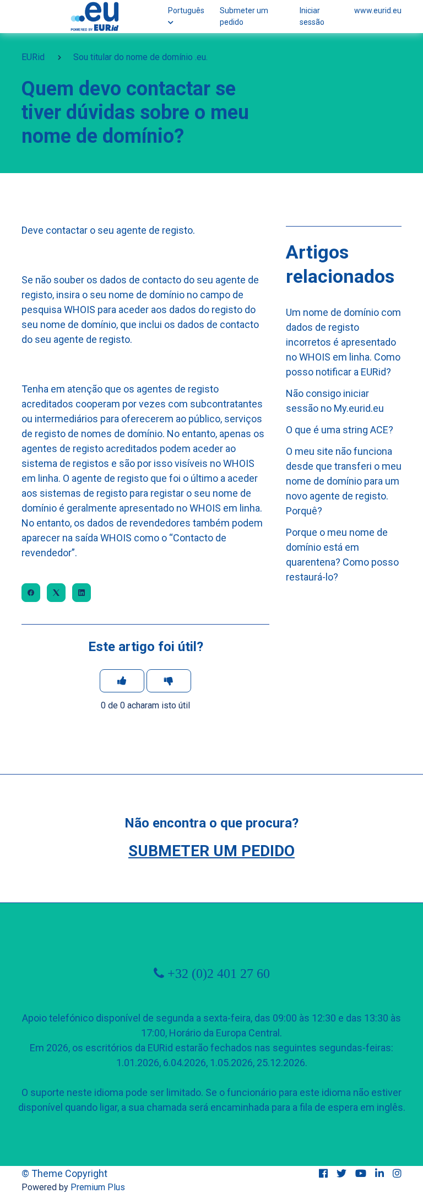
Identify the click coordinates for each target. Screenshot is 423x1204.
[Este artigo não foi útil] (169, 680)
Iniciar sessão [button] (312, 16)
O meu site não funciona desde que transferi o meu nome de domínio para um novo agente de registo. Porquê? (344, 481)
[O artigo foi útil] (122, 680)
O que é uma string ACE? (339, 430)
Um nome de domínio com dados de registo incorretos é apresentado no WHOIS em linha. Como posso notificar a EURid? (343, 342)
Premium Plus (97, 1187)
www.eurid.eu (378, 10)
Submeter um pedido (244, 16)
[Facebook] (30, 592)
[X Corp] (56, 592)
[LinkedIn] (81, 592)
